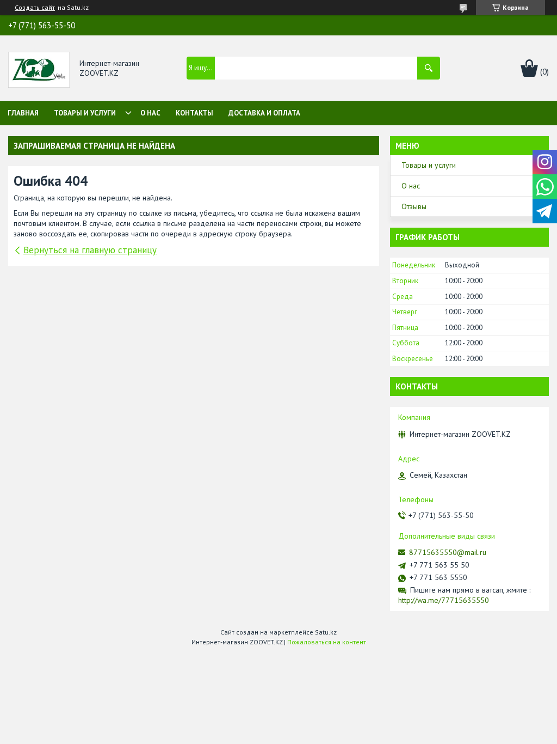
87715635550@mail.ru (447, 552)
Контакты (194, 113)
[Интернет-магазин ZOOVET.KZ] (39, 68)
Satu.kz (326, 632)
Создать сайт (35, 7)
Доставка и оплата (264, 113)
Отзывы (413, 206)
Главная (23, 113)
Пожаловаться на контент (326, 642)
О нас (150, 113)
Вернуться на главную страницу (90, 250)
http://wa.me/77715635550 (443, 600)
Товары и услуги (85, 113)
